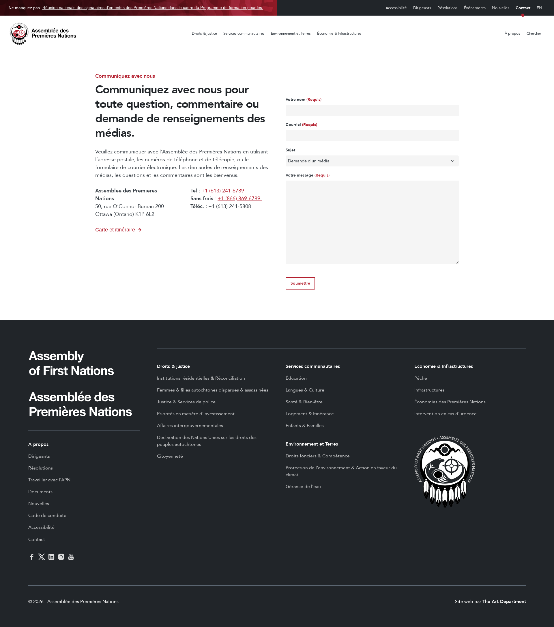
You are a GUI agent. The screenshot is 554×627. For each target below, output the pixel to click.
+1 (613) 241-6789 (222, 190)
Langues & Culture (305, 390)
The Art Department (504, 601)
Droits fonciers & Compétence (318, 456)
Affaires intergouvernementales (190, 425)
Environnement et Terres (291, 33)
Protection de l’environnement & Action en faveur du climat (341, 471)
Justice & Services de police (186, 402)
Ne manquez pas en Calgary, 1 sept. (138, 7)
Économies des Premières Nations (450, 402)
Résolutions (447, 8)
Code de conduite (47, 515)
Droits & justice (204, 33)
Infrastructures (429, 390)
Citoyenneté (170, 456)
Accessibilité (396, 8)
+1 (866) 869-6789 (240, 198)
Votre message (308, 175)
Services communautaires (243, 33)
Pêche (420, 378)
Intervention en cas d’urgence (445, 414)
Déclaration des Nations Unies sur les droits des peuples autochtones (207, 441)
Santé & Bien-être (304, 402)
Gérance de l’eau (303, 486)
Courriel (301, 124)
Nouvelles (500, 8)
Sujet (290, 150)
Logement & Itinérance (310, 414)
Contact (523, 8)
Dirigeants (422, 8)
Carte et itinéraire (115, 230)
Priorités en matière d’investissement (196, 414)
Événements (475, 8)
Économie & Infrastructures (339, 33)
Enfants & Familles (305, 425)
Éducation (296, 378)
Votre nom (303, 99)
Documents (40, 492)
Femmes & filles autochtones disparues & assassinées (212, 390)
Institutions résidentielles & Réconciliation (201, 378)
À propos (512, 33)
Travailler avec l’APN (49, 480)
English (540, 8)
